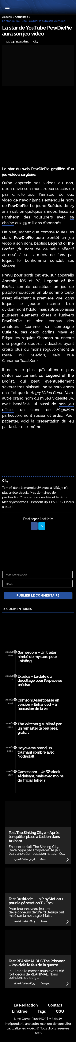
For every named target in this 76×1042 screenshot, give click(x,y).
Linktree (19, 1011)
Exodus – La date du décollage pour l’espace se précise (40, 680)
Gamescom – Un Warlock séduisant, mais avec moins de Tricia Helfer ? (40, 776)
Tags (42, 1011)
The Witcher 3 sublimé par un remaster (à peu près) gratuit (39, 728)
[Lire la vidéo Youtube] (38, 453)
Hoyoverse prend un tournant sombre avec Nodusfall (36, 752)
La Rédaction (26, 1005)
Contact (55, 1005)
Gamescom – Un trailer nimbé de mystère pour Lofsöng (37, 656)
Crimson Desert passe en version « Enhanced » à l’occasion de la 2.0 (38, 704)
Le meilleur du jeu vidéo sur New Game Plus (38, 7)
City (5, 481)
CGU (60, 1011)
